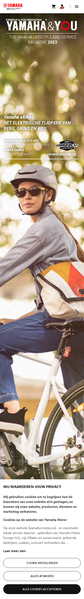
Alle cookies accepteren (42, 589)
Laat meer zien (14, 550)
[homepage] (12, 6)
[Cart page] (53, 6)
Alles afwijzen (42, 576)
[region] (42, 539)
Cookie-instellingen (42, 563)
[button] (77, 6)
